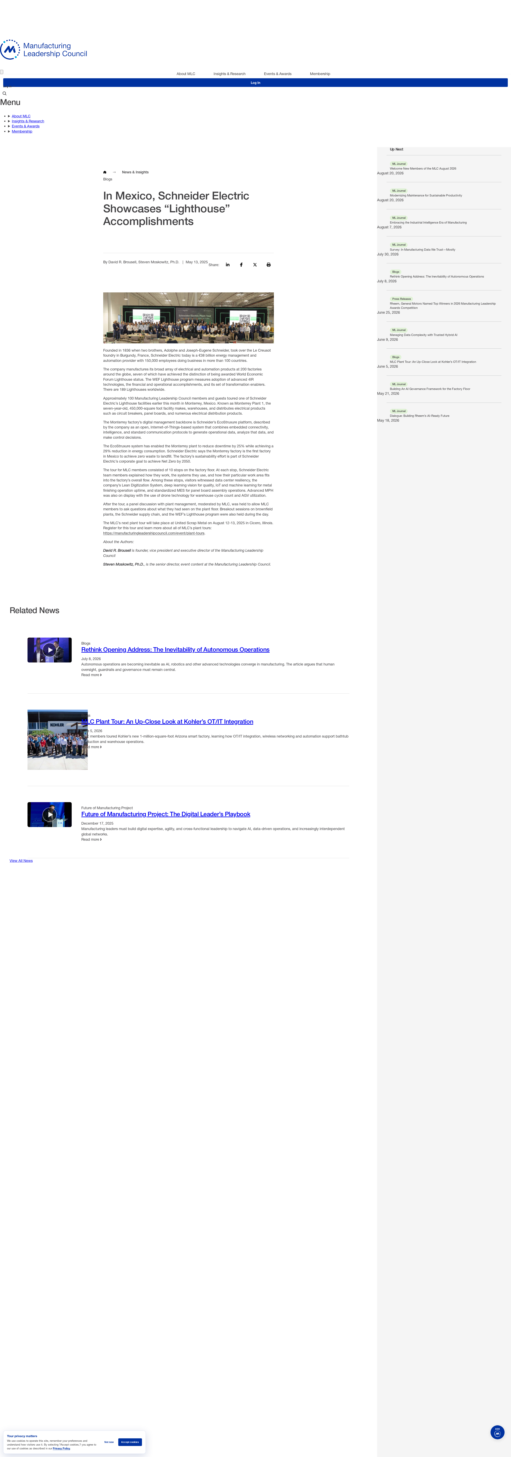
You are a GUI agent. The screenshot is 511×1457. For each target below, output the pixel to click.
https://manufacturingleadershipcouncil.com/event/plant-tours (153, 533)
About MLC (186, 73)
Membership (320, 73)
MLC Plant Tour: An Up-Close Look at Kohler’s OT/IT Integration (167, 721)
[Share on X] (255, 264)
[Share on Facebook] (241, 264)
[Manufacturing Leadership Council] (255, 50)
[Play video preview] (49, 650)
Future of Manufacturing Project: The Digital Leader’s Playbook (165, 814)
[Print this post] (268, 264)
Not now (109, 1442)
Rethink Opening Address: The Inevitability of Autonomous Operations (175, 649)
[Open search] (4, 93)
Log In (7, 86)
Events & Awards (278, 73)
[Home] (104, 172)
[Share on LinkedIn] (227, 264)
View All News (21, 860)
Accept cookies (130, 1442)
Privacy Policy (61, 1448)
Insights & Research (230, 73)
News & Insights (135, 172)
